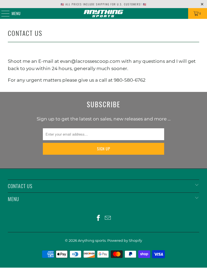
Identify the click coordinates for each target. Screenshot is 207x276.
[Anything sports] (103, 13)
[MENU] (2, 13)
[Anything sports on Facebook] (99, 218)
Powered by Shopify (124, 240)
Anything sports (92, 240)
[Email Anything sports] (108, 218)
